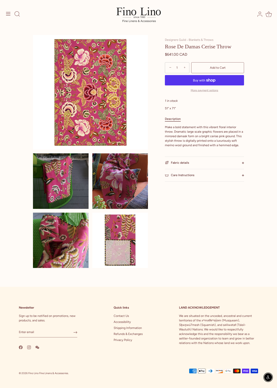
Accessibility (122, 322)
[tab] (174, 119)
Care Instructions (182, 175)
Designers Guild (175, 40)
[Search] (17, 14)
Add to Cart (218, 67)
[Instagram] (29, 347)
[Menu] (8, 14)
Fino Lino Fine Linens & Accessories (48, 373)
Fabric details (179, 162)
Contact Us (121, 316)
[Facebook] (21, 347)
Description (173, 119)
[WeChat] (37, 347)
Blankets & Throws (201, 40)
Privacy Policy (123, 340)
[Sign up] (75, 332)
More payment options (204, 90)
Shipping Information (128, 328)
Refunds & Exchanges (128, 334)
